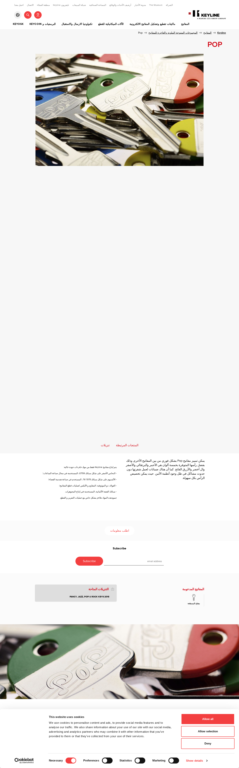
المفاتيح (185, 24)
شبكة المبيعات (79, 5)
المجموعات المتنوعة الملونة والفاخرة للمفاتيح (173, 32)
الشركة (169, 5)
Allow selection (208, 731)
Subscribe (119, 548)
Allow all (207, 719)
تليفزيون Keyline (61, 5)
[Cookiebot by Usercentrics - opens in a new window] (24, 761)
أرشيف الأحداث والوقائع (120, 5)
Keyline (221, 32)
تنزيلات (105, 445)
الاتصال (30, 5)
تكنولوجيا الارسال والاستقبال (76, 24)
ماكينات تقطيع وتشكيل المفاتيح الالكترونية (152, 24)
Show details (194, 760)
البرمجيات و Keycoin (43, 24)
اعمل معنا (19, 5)
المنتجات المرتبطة (127, 445)
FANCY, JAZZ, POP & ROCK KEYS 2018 (89, 596)
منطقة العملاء (43, 5)
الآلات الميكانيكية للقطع (111, 24)
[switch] (107, 761)
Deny (207, 743)
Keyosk (18, 24)
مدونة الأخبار (140, 5)
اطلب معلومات (119, 531)
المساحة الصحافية (97, 5)
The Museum (155, 5)
